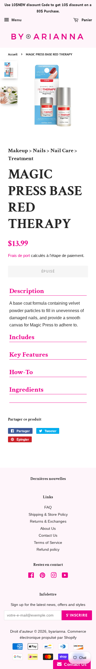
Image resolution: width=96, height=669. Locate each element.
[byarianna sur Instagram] (54, 576)
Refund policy (48, 550)
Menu (16, 20)
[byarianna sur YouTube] (65, 576)
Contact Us (48, 535)
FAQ (48, 507)
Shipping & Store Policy (48, 515)
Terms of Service (48, 543)
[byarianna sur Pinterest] (42, 576)
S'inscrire (76, 615)
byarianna (57, 631)
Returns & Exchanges (48, 521)
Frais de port (19, 255)
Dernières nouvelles (48, 478)
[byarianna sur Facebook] (31, 576)
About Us (48, 529)
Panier (86, 20)
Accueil (13, 54)
